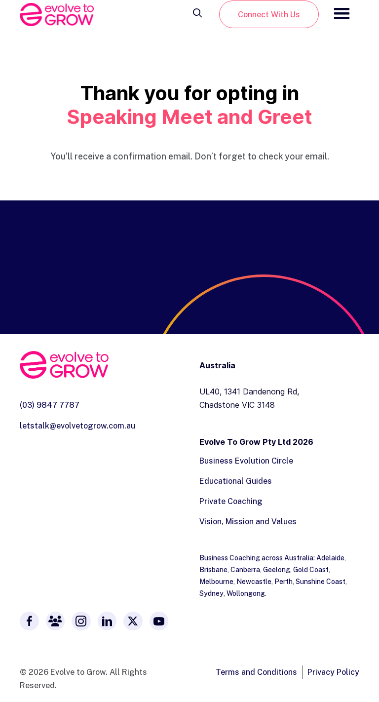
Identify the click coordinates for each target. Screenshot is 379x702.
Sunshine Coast (320, 581)
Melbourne (216, 581)
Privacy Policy (333, 672)
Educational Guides (235, 481)
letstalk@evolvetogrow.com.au (77, 425)
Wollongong (246, 593)
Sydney (211, 593)
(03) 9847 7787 (49, 405)
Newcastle (253, 581)
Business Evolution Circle (246, 461)
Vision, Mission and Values (248, 521)
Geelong (276, 569)
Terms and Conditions (256, 672)
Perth (283, 581)
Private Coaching (231, 501)
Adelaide (330, 557)
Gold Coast (311, 569)
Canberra (245, 569)
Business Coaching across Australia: (257, 557)
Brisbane (213, 569)
